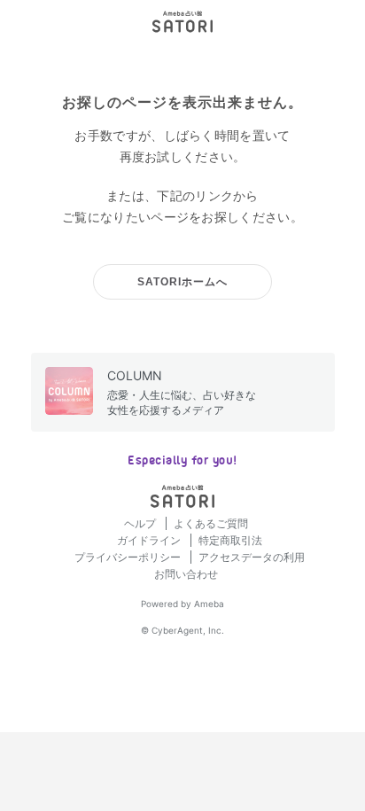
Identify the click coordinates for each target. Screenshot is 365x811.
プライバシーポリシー (128, 557)
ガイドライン (150, 540)
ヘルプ (141, 523)
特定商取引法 (230, 540)
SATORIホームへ (182, 282)
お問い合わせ (186, 574)
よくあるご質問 (211, 523)
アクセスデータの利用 (251, 557)
